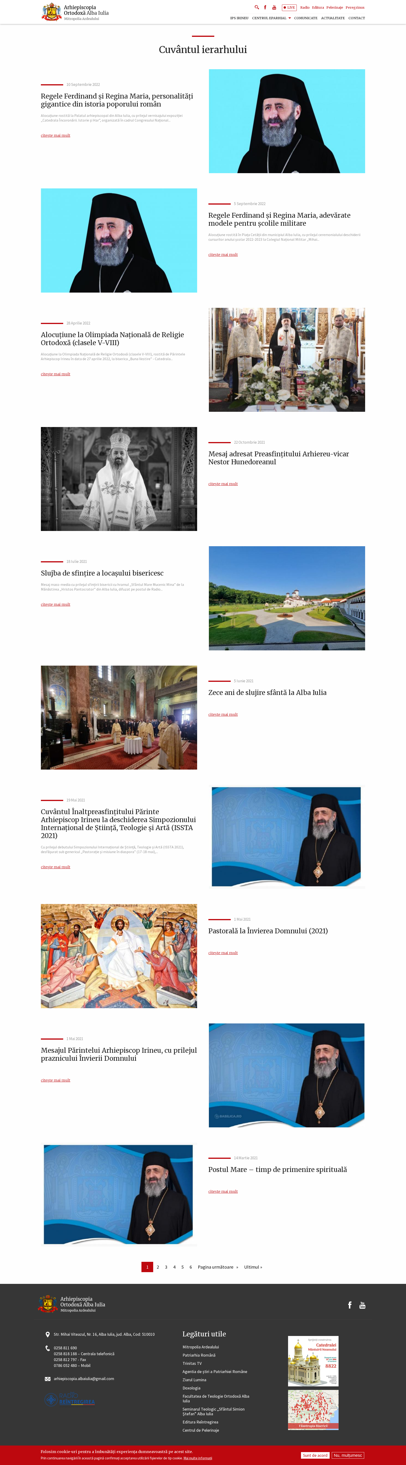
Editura (318, 7)
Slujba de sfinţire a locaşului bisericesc (102, 573)
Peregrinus (355, 7)
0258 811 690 (65, 1348)
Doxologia (191, 1388)
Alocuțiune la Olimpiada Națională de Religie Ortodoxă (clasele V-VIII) (112, 339)
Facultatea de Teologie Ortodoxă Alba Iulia (216, 1399)
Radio (305, 7)
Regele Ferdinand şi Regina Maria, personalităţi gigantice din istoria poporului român (117, 100)
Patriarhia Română (199, 1355)
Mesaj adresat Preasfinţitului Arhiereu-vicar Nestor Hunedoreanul (278, 458)
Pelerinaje (334, 7)
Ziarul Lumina (194, 1379)
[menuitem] (75, 12)
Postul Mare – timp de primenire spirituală (277, 1170)
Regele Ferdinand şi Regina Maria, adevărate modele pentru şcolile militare (279, 219)
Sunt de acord (315, 1455)
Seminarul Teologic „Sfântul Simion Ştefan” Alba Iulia (214, 1411)
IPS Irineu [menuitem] (239, 18)
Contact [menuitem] (356, 18)
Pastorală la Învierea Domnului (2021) (268, 931)
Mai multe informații (197, 1458)
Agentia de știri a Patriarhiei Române (215, 1371)
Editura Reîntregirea (200, 1422)
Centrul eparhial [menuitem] (269, 18)
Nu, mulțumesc (348, 1455)
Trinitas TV (192, 1363)
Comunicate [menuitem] (305, 18)
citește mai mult (55, 135)
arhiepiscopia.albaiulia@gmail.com (84, 1378)
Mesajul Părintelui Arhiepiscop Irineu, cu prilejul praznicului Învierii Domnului (119, 1054)
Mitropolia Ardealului (201, 1347)
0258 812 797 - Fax (70, 1359)
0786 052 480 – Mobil (72, 1365)
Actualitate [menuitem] (333, 18)
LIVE (291, 7)
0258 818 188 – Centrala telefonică (84, 1353)
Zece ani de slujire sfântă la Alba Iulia (267, 693)
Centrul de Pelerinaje (201, 1430)
